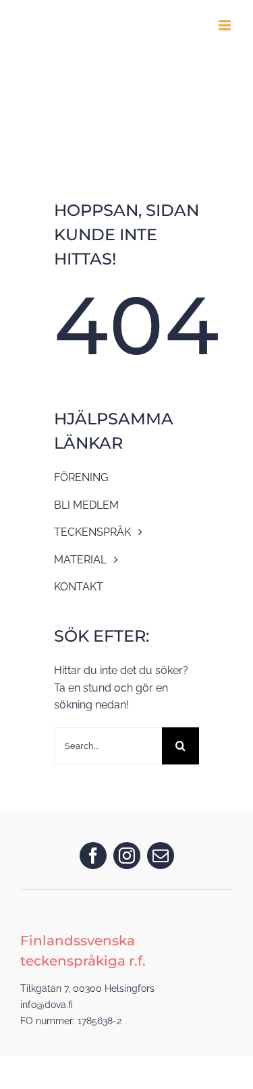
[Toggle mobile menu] (226, 25)
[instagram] (126, 855)
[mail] (160, 855)
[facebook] (93, 855)
